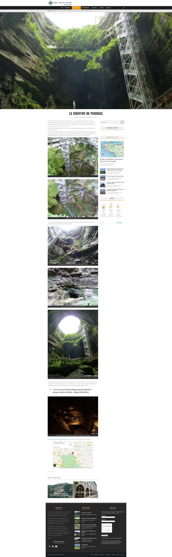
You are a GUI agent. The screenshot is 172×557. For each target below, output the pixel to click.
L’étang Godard (84, 544)
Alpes (84, 514)
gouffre (49, 471)
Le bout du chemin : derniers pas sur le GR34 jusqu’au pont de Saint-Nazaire (115, 169)
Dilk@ (77, 117)
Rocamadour (82, 117)
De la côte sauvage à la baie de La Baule (115, 176)
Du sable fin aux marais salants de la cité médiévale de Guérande (115, 190)
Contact (108, 8)
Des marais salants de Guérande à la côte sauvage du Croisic (72, 10)
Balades (94, 8)
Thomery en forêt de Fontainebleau (88, 518)
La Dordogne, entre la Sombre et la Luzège (88, 531)
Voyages (67, 8)
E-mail (103, 520)
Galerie (102, 8)
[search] (122, 122)
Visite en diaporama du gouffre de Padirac (58, 439)
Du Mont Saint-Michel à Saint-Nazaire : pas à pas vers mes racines (112, 160)
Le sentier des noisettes (86, 512)
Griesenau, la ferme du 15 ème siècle (89, 538)
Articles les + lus (112, 137)
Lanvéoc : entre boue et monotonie (88, 524)
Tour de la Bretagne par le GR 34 (108, 163)
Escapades (76, 8)
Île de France (85, 520)
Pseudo (103, 515)
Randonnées (85, 8)
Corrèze (84, 534)
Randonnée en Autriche (87, 540)
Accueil (92, 554)
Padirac (54, 471)
